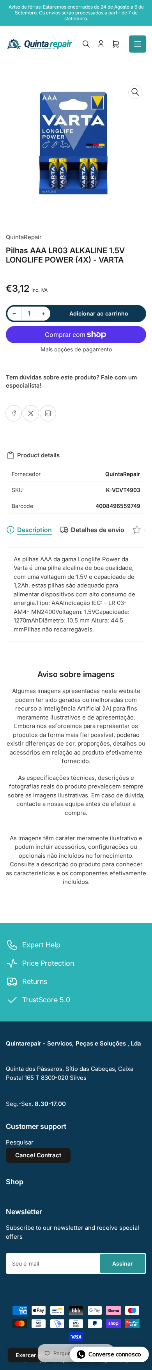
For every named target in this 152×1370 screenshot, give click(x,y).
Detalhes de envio (97, 530)
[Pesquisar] (86, 44)
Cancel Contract (38, 1155)
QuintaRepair (24, 237)
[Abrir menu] (137, 44)
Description (34, 530)
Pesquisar (20, 1142)
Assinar (122, 1263)
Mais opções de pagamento (76, 349)
